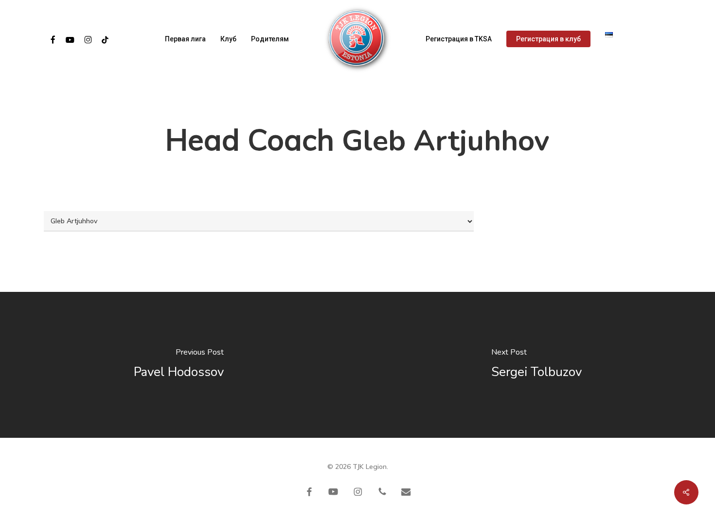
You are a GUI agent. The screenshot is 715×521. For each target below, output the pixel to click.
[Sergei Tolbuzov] (536, 365)
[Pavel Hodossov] (179, 365)
